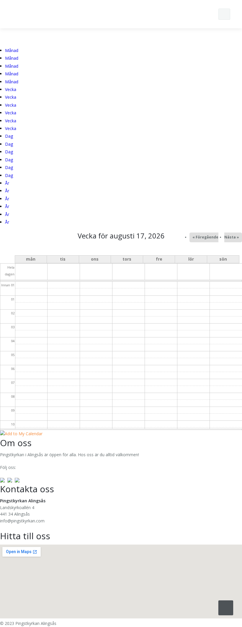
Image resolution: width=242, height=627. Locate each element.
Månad (11, 50)
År (7, 183)
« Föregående (205, 237)
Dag (9, 136)
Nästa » (231, 237)
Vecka (10, 89)
